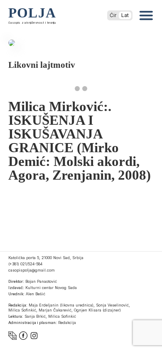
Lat (125, 15)
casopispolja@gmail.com (31, 270)
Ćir (113, 15)
